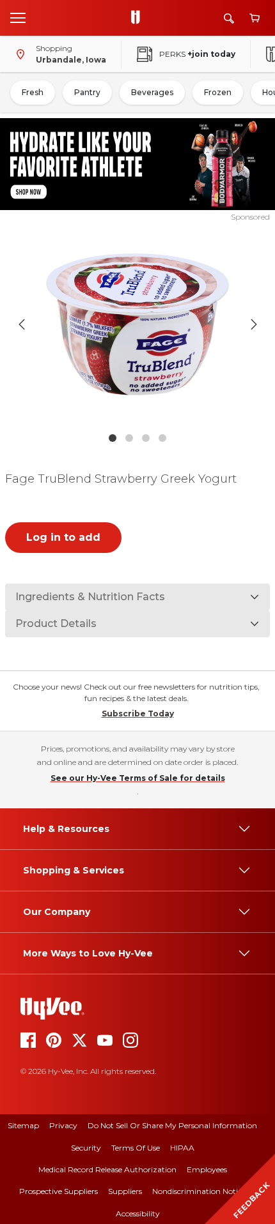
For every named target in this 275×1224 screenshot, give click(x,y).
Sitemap (23, 1125)
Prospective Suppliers (58, 1191)
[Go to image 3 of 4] (146, 438)
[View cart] (254, 18)
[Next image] (254, 324)
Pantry (87, 92)
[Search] (229, 18)
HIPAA (182, 1147)
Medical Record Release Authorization (107, 1169)
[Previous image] (21, 324)
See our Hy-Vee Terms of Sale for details (138, 778)
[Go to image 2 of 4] (129, 438)
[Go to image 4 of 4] (162, 438)
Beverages (152, 92)
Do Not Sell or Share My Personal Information (172, 1125)
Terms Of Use (135, 1147)
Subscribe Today (138, 713)
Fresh (32, 92)
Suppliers (125, 1191)
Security (86, 1147)
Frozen (218, 92)
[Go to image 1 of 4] (112, 438)
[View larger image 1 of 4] (137, 324)
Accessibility (138, 1213)
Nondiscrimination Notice (199, 1191)
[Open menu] (18, 17)
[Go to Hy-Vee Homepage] (138, 18)
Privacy (63, 1125)
